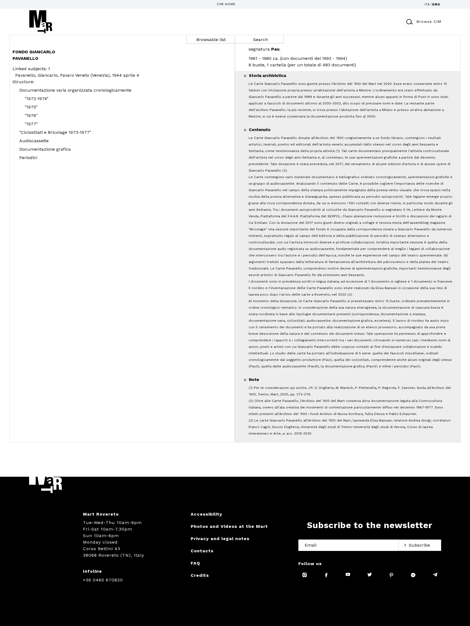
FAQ (195, 563)
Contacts (202, 550)
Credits (200, 575)
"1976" (31, 115)
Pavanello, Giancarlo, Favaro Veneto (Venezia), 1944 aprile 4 (77, 75)
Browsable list (211, 39)
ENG (436, 4)
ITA (427, 4)
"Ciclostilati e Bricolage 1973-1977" (55, 132)
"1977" (31, 123)
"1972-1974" (36, 98)
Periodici (28, 157)
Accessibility (206, 514)
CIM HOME (226, 4)
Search (260, 39)
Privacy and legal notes (220, 538)
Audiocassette (34, 140)
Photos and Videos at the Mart (229, 526)
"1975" (31, 107)
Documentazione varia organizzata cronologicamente (75, 90)
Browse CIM (428, 21)
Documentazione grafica (45, 149)
